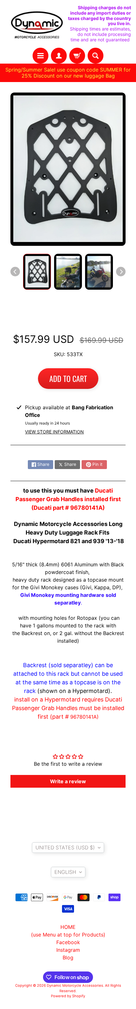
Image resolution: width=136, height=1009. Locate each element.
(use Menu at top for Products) (68, 934)
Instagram (68, 950)
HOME (68, 927)
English (65, 872)
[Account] (59, 56)
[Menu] (40, 56)
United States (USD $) (65, 847)
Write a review (68, 781)
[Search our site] (95, 56)
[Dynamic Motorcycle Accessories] (36, 23)
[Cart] (77, 56)
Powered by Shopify (68, 996)
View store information (54, 431)
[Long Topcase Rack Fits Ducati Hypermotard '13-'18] (37, 272)
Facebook (68, 942)
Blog (68, 957)
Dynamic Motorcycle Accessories (75, 985)
